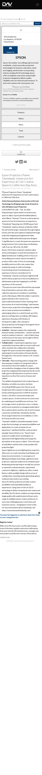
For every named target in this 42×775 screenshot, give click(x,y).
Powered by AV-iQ (29, 541)
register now (5, 537)
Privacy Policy (19, 541)
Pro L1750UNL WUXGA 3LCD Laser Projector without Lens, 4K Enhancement (18, 90)
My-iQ (22, 19)
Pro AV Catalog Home (9, 19)
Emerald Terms (11, 541)
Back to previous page (21, 145)
